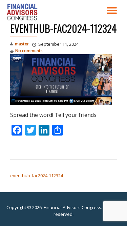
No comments (29, 51)
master (22, 44)
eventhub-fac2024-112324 (36, 175)
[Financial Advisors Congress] (23, 12)
